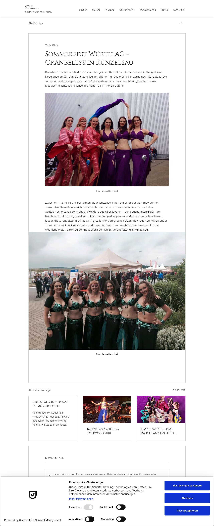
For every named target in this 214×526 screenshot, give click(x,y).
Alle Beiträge (35, 23)
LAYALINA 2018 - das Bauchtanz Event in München (157, 431)
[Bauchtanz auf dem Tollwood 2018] (107, 409)
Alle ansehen (179, 389)
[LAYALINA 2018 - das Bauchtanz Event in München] (161, 409)
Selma (32, 8)
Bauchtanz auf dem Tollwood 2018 (103, 431)
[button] (181, 23)
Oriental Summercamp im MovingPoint (51, 404)
